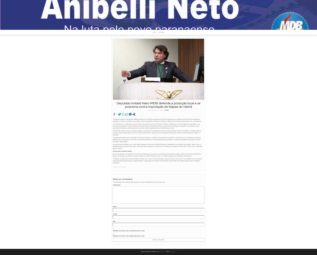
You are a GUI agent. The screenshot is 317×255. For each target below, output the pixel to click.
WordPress (162, 251)
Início (154, 32)
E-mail (115, 214)
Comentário (117, 185)
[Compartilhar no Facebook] (114, 114)
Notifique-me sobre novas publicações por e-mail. (129, 236)
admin (167, 110)
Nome (115, 206)
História (161, 32)
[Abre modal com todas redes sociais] (133, 114)
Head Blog (173, 251)
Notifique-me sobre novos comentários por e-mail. (129, 230)
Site (114, 221)
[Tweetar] (119, 114)
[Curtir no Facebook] (126, 114)
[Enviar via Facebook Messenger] (130, 114)
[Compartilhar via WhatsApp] (123, 114)
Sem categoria (122, 167)
